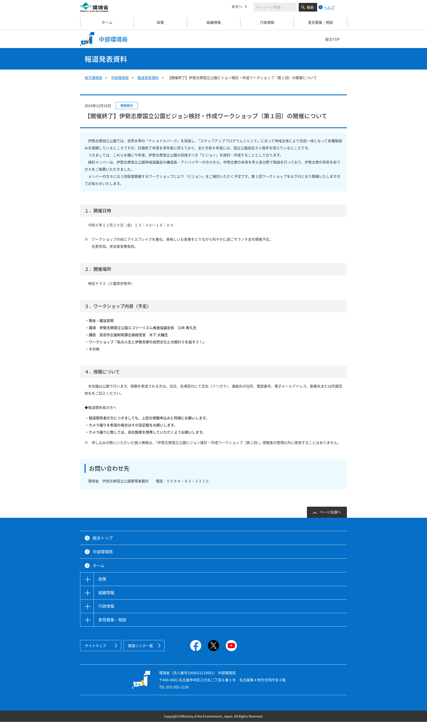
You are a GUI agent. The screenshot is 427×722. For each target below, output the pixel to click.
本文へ (237, 6)
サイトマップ (95, 645)
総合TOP (332, 39)
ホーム (107, 22)
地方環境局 (93, 77)
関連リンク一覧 (140, 645)
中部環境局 (120, 77)
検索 (310, 7)
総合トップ (103, 538)
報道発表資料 (148, 77)
